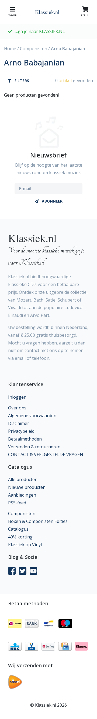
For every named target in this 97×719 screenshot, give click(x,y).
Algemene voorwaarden (32, 416)
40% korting (20, 537)
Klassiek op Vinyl (25, 545)
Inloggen (17, 397)
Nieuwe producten (27, 487)
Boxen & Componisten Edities (38, 521)
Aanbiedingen (22, 495)
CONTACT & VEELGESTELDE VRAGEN (45, 454)
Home (10, 49)
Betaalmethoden (25, 439)
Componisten (33, 49)
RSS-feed (17, 503)
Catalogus (18, 529)
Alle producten (22, 479)
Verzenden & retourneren (34, 447)
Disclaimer (18, 423)
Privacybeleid (21, 431)
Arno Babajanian (68, 49)
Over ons (17, 408)
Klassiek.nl (47, 12)
